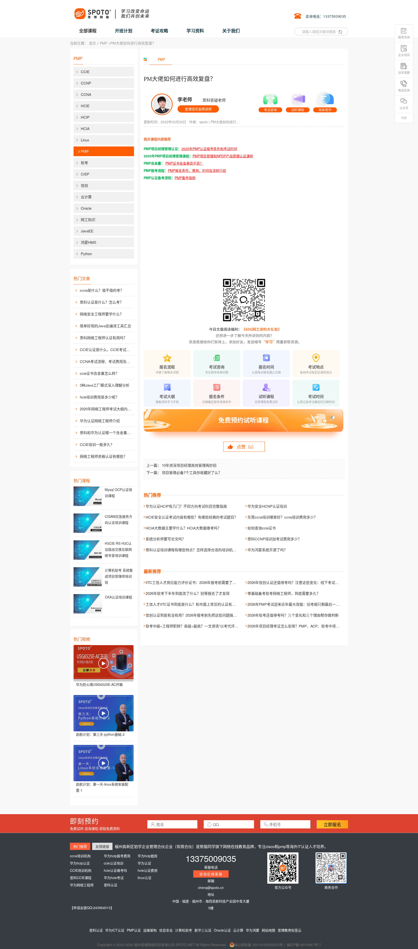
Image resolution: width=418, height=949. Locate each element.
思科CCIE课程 (80, 877)
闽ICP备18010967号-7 (304, 944)
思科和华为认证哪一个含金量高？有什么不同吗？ (106, 432)
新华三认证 (202, 930)
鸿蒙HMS (88, 242)
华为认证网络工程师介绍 (100, 420)
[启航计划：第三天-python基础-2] (104, 713)
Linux (85, 139)
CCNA (86, 94)
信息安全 (166, 930)
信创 (84, 185)
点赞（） (246, 447)
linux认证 (144, 877)
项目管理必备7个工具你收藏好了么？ (192, 472)
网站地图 (268, 930)
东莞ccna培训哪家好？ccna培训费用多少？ (282, 517)
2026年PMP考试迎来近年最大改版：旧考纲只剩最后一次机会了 (298, 604)
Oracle (86, 208)
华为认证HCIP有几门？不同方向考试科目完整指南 (186, 506)
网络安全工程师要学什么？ (101, 313)
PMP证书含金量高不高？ (184, 163)
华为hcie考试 (114, 877)
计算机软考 (183, 930)
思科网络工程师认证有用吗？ (103, 337)
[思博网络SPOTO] (111, 11)
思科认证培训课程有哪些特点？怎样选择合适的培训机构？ (193, 549)
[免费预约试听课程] (244, 424)
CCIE (85, 71)
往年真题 (404, 72)
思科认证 (110, 884)
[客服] (270, 101)
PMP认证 (134, 930)
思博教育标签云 (289, 930)
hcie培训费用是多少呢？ (99, 396)
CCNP (86, 82)
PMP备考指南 (185, 177)
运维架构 (150, 930)
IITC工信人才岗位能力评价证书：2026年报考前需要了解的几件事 (198, 582)
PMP (103, 43)
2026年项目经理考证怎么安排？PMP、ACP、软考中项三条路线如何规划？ (307, 625)
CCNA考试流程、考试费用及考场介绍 (106, 361)
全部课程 (88, 31)
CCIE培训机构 (80, 870)
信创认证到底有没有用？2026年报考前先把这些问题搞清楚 (193, 615)
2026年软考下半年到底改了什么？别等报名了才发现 (188, 593)
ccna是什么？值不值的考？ (102, 290)
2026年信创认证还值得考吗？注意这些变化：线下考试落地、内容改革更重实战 (311, 582)
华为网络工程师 (82, 884)
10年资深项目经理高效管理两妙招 (189, 465)
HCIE (85, 105)
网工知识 (88, 219)
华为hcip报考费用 (117, 855)
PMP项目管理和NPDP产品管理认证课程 (223, 155)
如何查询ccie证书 (261, 527)
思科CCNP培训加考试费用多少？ (274, 538)
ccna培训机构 (80, 855)
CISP (85, 173)
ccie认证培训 (113, 863)
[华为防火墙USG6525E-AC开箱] (104, 663)
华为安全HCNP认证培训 (267, 506)
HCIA (85, 128)
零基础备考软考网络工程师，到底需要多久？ (283, 593)
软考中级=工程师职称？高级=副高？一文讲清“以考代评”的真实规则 (200, 625)
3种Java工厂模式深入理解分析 (104, 385)
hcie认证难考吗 (115, 870)
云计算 (86, 196)
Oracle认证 (222, 930)
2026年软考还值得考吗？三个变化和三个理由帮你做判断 (293, 615)
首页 (92, 43)
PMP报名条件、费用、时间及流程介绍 (197, 170)
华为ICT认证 (114, 930)
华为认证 (144, 863)
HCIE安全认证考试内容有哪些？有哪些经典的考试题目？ (192, 517)
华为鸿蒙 (252, 930)
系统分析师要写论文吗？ (166, 538)
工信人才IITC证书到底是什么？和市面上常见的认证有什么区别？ (198, 604)
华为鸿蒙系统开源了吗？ (267, 549)
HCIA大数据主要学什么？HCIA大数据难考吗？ (183, 527)
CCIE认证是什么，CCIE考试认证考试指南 (106, 349)
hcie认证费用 (147, 870)
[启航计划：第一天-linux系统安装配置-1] (104, 763)
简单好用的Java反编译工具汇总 (105, 325)
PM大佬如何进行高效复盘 (226, 121)
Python (86, 253)
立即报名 (332, 824)
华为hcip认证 (80, 863)
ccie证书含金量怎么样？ (99, 373)
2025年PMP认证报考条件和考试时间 (209, 148)
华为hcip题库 (147, 855)
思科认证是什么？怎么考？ (101, 302)
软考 (84, 162)
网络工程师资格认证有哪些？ (103, 456)
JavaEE (87, 230)
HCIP (85, 117)
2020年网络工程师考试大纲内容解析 (106, 408)
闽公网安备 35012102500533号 (258, 944)
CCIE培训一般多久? (96, 444)
